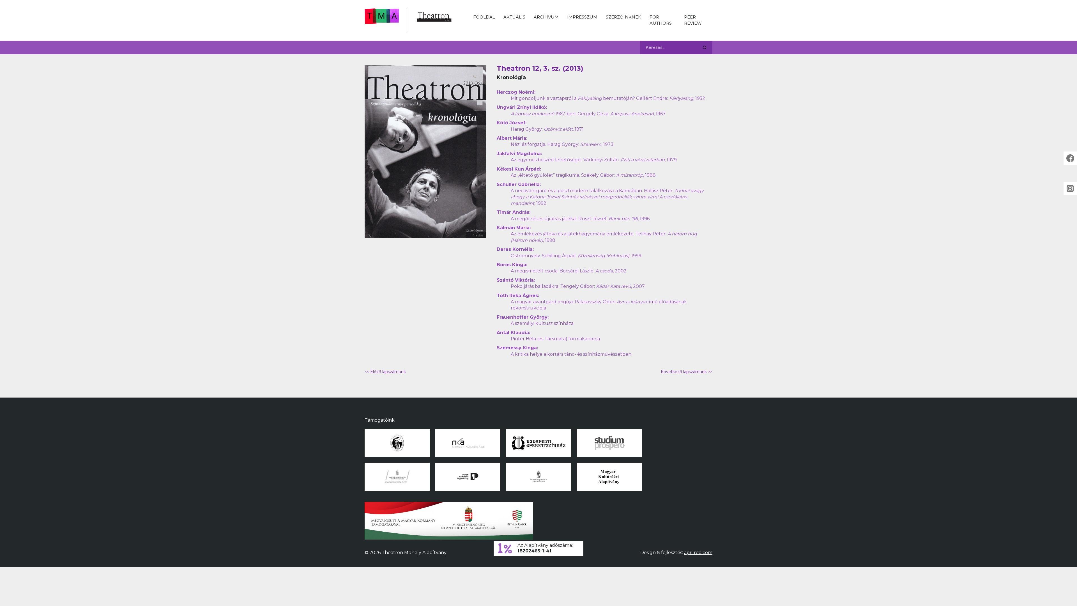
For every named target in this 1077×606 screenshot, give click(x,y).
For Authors (661, 20)
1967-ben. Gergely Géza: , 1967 (588, 113)
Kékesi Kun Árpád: (519, 169)
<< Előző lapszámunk (385, 371)
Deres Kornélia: (515, 249)
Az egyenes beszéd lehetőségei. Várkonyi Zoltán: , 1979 (594, 159)
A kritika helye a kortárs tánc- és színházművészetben (571, 354)
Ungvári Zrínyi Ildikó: (522, 107)
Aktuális (514, 17)
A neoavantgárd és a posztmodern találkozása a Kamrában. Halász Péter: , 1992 (607, 197)
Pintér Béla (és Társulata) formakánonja (555, 338)
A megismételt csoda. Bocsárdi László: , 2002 (569, 271)
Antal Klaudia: (513, 332)
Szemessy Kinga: (517, 347)
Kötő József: (511, 122)
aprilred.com (698, 552)
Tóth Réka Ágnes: (518, 295)
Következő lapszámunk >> (686, 371)
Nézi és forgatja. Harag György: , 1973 (562, 144)
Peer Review (693, 20)
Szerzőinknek (623, 17)
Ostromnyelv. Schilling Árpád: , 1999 (576, 255)
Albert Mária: (512, 138)
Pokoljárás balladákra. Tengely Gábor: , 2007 (578, 286)
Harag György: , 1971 (547, 129)
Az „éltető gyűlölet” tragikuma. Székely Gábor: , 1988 (583, 175)
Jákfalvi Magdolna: (519, 153)
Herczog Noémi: (516, 92)
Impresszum (582, 17)
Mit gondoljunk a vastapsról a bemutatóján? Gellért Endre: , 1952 (608, 98)
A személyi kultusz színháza (542, 323)
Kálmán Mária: (514, 227)
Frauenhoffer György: (523, 317)
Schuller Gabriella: (519, 184)
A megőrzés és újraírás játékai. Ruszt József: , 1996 (580, 218)
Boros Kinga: (512, 264)
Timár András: (513, 212)
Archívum (546, 17)
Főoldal (484, 17)
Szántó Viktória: (516, 280)
